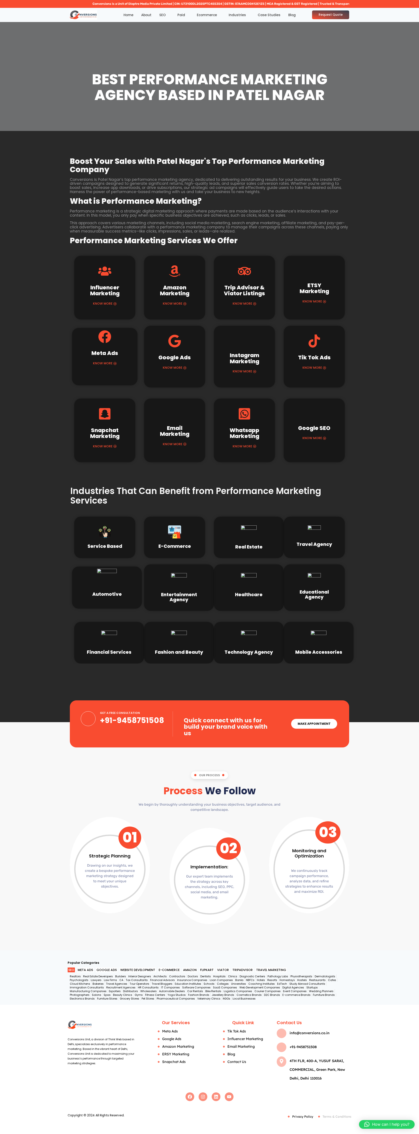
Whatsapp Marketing (244, 433)
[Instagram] (203, 1096)
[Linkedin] (216, 1096)
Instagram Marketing (244, 358)
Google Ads (174, 357)
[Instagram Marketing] (244, 341)
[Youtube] (229, 1096)
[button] (387, 1124)
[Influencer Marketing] (104, 272)
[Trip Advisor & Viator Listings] (244, 272)
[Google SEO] (314, 413)
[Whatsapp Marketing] (244, 415)
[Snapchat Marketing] (104, 415)
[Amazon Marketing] (174, 272)
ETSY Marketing (314, 288)
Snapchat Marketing (105, 433)
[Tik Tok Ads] (314, 342)
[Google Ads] (174, 342)
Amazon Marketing (174, 290)
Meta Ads (104, 353)
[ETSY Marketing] (314, 271)
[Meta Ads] (104, 337)
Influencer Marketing (105, 290)
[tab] (71, 970)
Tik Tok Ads (314, 357)
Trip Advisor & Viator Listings (244, 290)
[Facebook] (189, 1096)
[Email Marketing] (174, 413)
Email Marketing (174, 431)
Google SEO (314, 428)
